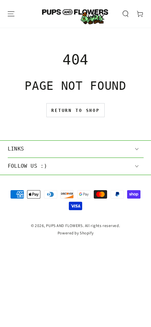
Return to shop (75, 110)
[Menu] (11, 14)
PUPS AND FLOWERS (64, 225)
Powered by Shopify (75, 232)
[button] (125, 14)
